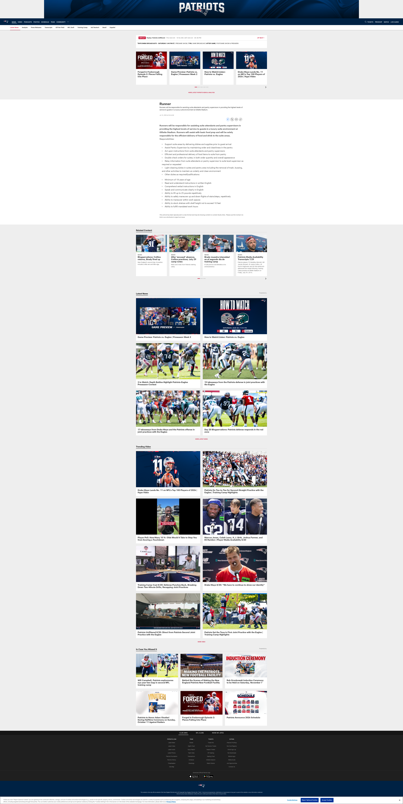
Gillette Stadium (210, 759)
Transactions (191, 756)
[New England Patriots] (201, 786)
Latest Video (171, 746)
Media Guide (231, 759)
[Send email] (236, 120)
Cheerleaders (171, 763)
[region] (201, 800)
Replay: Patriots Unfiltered (156, 38)
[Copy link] (240, 119)
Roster (191, 742)
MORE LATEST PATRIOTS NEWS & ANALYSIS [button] (201, 92)
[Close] (399, 800)
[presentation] (266, 87)
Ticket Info (211, 742)
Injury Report (191, 749)
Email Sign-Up (232, 749)
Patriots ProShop (232, 742)
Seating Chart (211, 756)
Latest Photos (172, 753)
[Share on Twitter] (232, 120)
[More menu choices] (68, 22)
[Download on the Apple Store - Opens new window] (194, 776)
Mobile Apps (231, 756)
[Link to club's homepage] (5, 21)
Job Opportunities (232, 763)
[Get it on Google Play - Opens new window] (208, 777)
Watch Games (211, 763)
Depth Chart (191, 746)
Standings (191, 763)
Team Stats (191, 753)
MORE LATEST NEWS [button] (201, 439)
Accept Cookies (327, 800)
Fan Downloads (232, 753)
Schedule (191, 759)
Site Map (171, 766)
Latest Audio (171, 749)
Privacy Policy (171, 802)
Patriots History (171, 759)
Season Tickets (211, 749)
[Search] (365, 21)
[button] (195, 87)
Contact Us (232, 766)
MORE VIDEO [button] (201, 641)
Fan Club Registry (232, 746)
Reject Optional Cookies (309, 800)
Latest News (171, 742)
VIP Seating (210, 753)
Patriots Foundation (171, 756)
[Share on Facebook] (228, 120)
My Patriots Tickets (210, 746)
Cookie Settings (292, 800)
